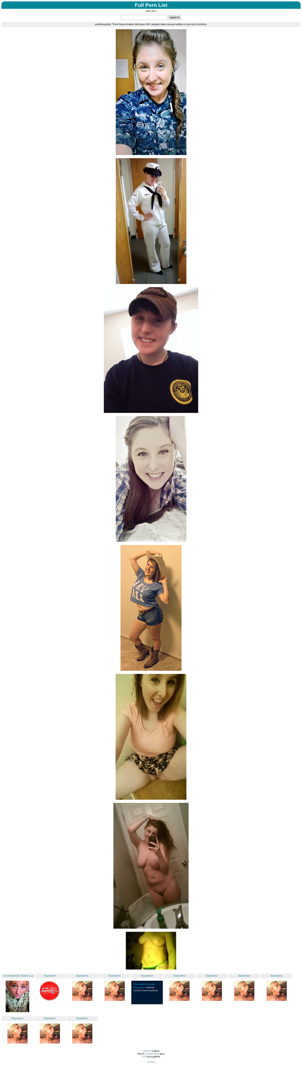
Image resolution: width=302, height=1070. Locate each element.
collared (147, 1051)
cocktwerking (152, 1053)
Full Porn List (151, 5)
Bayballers (50, 975)
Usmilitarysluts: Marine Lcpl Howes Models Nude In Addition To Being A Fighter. (18, 975)
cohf (144, 1056)
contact (151, 1062)
